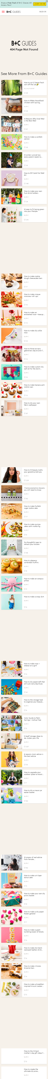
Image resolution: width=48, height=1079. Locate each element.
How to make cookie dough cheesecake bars (33, 277)
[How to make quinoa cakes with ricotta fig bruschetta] (11, 529)
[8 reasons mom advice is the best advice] (11, 759)
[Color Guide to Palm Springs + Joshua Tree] (11, 723)
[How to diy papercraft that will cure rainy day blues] (11, 687)
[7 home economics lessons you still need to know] (11, 493)
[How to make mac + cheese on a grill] (11, 669)
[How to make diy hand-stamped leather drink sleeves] (11, 953)
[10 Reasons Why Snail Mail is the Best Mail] (11, 124)
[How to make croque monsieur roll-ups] (11, 299)
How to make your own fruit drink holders (33, 192)
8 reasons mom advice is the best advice (33, 755)
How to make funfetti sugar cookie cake (32, 507)
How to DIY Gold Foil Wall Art (34, 174)
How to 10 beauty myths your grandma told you (33, 471)
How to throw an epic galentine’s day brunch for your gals (34, 351)
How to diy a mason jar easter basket (33, 791)
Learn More (39, 4)
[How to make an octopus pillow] (11, 584)
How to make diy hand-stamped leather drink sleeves (33, 950)
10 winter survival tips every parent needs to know (32, 157)
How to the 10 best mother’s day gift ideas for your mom (34, 1053)
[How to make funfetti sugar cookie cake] (11, 511)
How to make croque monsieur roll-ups (32, 295)
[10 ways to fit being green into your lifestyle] (11, 214)
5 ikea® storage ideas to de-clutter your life (33, 737)
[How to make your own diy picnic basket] (11, 899)
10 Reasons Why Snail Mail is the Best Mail (34, 120)
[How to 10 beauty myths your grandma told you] (11, 475)
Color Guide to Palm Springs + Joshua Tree (32, 719)
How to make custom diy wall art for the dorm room (33, 369)
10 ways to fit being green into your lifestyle (34, 210)
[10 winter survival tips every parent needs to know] (11, 160)
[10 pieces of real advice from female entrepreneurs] (11, 862)
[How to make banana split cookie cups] (11, 390)
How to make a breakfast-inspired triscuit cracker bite (34, 986)
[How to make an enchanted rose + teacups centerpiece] (11, 317)
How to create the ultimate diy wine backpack (31, 1071)
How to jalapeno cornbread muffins (31, 561)
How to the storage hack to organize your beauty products (33, 702)
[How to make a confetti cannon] (11, 142)
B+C (27, 106)
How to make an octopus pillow (33, 580)
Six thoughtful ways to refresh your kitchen (32, 543)
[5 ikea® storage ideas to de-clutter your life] (11, 741)
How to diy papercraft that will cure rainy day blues (34, 683)
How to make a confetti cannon (33, 138)
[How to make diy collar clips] (11, 336)
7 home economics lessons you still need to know (34, 489)
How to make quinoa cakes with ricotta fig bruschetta (32, 526)
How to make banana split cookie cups (34, 386)
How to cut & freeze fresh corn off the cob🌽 (34, 84)
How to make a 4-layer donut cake (33, 877)
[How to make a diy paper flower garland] (11, 917)
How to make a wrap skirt (34, 597)
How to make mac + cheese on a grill (32, 665)
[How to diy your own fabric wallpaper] (11, 408)
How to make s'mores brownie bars (32, 967)
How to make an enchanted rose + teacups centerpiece (34, 314)
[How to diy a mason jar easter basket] (11, 795)
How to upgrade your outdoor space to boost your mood (33, 774)
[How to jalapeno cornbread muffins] (11, 565)
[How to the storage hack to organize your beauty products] (11, 705)
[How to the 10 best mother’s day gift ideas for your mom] (11, 1056)
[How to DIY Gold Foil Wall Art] (11, 178)
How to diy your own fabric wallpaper (32, 404)
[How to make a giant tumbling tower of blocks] (11, 935)
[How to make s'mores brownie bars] (11, 971)
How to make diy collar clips (33, 332)
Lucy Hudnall (30, 88)
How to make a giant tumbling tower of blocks (34, 931)
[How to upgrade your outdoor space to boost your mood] (11, 777)
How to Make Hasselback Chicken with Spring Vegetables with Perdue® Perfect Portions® (34, 104)
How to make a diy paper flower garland (34, 913)
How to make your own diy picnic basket (34, 895)
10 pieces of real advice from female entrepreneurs (33, 859)
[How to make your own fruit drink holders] (11, 196)
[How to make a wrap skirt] (11, 602)
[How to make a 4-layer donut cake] (11, 880)
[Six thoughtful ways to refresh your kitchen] (11, 547)
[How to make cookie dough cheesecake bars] (11, 281)
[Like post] (25, 93)
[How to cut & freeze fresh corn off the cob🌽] (11, 88)
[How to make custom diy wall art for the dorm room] (11, 372)
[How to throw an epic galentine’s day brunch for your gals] (11, 354)
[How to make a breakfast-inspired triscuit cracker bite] (11, 989)
